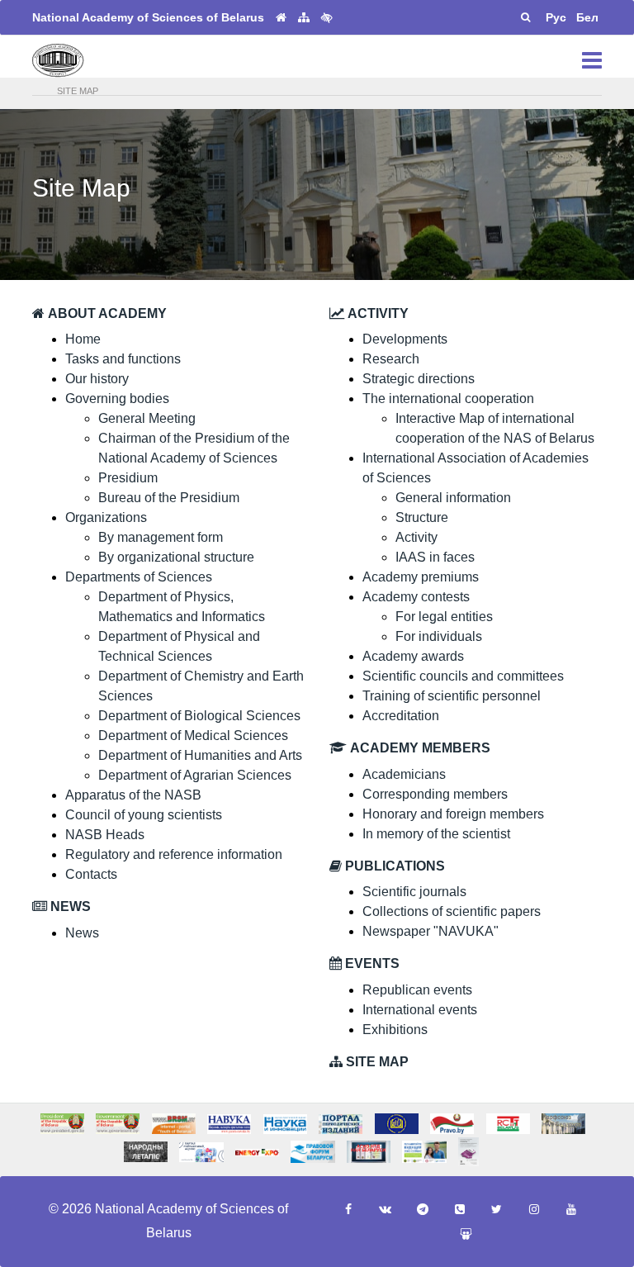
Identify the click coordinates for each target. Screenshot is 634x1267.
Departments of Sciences (138, 577)
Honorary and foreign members (453, 814)
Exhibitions (395, 1030)
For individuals (438, 636)
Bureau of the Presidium (168, 498)
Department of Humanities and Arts (200, 755)
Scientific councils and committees (463, 676)
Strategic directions (418, 379)
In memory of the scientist (436, 834)
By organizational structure (176, 557)
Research (390, 359)
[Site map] (304, 17)
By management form (160, 537)
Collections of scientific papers (451, 911)
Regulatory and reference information (173, 854)
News (82, 933)
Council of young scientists (143, 815)
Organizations (106, 517)
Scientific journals (414, 892)
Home (83, 339)
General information (453, 498)
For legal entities (444, 617)
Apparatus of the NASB (133, 795)
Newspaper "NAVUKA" (430, 931)
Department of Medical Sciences (193, 735)
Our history (97, 379)
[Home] (281, 17)
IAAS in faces (435, 557)
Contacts (91, 874)
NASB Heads (104, 835)
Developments (404, 339)
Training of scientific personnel (451, 696)
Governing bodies (117, 398)
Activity (416, 537)
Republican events (417, 990)
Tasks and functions (123, 359)
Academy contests (416, 597)
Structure (421, 517)
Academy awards (413, 656)
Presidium (128, 478)
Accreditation (400, 716)
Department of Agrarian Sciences (194, 775)
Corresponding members (435, 794)
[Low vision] (327, 17)
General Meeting (147, 418)
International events (419, 1010)
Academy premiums (420, 577)
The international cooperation (448, 398)
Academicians (404, 774)
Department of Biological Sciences (199, 716)
